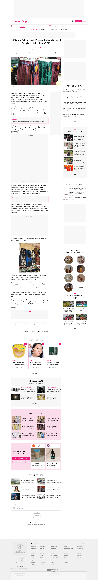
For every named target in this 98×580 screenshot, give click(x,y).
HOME (16, 26)
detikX (41, 555)
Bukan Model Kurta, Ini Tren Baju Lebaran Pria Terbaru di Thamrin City (26, 200)
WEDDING (40, 26)
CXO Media (79, 557)
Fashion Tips (54, 29)
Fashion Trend (45, 29)
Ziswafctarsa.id (54, 564)
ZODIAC (63, 26)
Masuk (84, 21)
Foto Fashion (63, 29)
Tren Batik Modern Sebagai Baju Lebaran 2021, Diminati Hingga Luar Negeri (28, 121)
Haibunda (78, 550)
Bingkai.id (53, 562)
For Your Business (54, 569)
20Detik (41, 557)
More (74, 121)
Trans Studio (53, 560)
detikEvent (53, 553)
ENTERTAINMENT (31, 26)
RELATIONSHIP (55, 26)
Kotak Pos (66, 553)
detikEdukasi (34, 548)
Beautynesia (79, 553)
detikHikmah (42, 562)
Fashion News (35, 29)
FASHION (22, 26)
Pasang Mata (53, 548)
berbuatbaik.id (54, 546)
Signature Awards (54, 555)
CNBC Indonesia (80, 548)
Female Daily (79, 555)
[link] (36, 381)
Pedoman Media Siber (68, 548)
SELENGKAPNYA (36, 373)
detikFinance (34, 550)
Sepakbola (33, 560)
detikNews (33, 546)
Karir (65, 550)
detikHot (33, 555)
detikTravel (42, 546)
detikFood (42, 548)
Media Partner (66, 555)
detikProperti (34, 564)
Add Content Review (21, 458)
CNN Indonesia (80, 546)
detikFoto (42, 560)
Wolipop (42, 553)
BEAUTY (47, 26)
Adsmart (52, 550)
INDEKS (80, 26)
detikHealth (42, 550)
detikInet (33, 553)
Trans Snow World (54, 557)
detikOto (33, 562)
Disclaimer (66, 562)
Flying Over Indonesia (55, 566)
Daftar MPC (78, 21)
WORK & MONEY (72, 26)
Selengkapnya (20, 462)
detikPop (42, 564)
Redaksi (65, 546)
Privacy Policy (66, 560)
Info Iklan (65, 557)
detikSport (33, 557)
